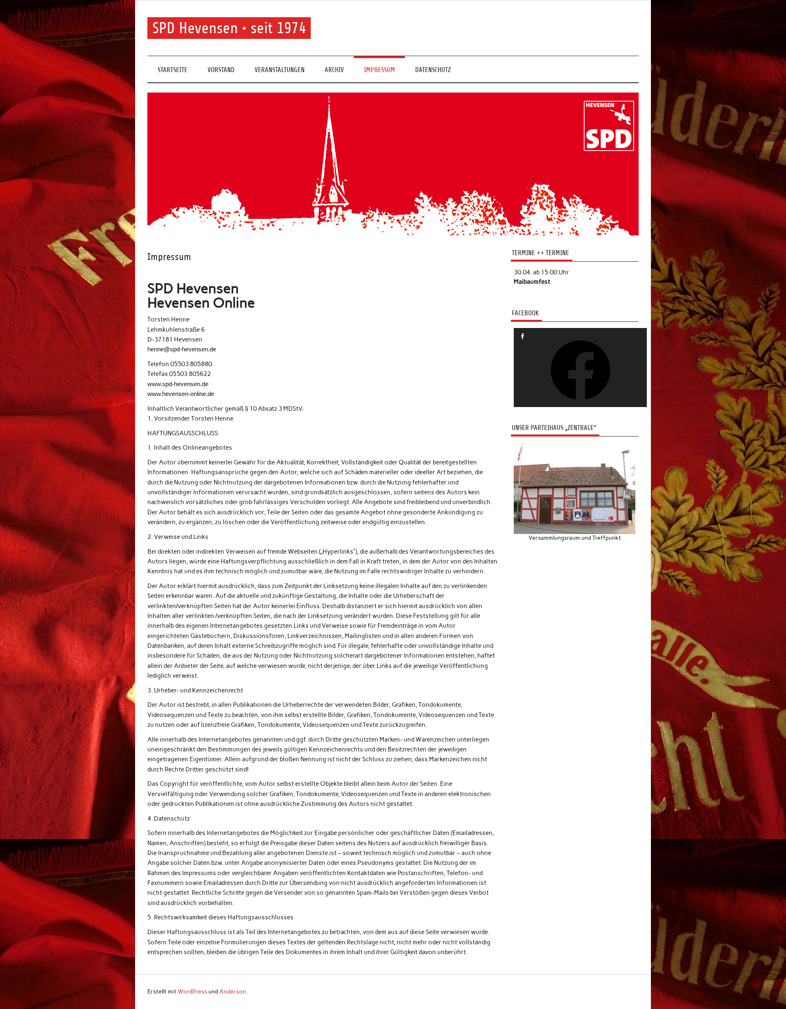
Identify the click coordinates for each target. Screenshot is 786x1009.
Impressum (379, 70)
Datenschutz (433, 70)
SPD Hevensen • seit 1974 (229, 28)
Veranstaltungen (280, 70)
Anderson (232, 991)
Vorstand (221, 70)
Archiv (334, 70)
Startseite (172, 70)
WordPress (192, 991)
